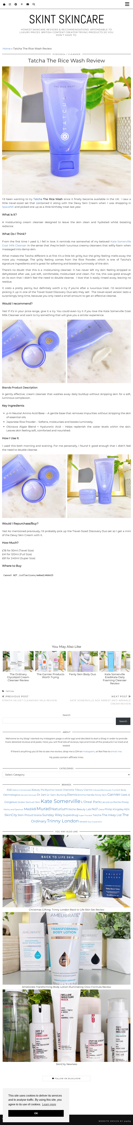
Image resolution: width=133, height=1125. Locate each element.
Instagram (89, 751)
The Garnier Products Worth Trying (50, 676)
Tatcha (37, 199)
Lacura (105, 802)
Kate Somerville (61, 801)
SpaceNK (8, 206)
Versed (83, 821)
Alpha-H (16, 790)
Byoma (49, 789)
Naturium (59, 809)
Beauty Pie (38, 789)
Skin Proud (25, 815)
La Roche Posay (119, 802)
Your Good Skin (94, 822)
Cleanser (74, 54)
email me (116, 751)
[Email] (27, 4)
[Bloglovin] (22, 4)
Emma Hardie (86, 794)
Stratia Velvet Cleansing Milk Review (29, 698)
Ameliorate (25, 790)
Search (66, 715)
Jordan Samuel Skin (28, 802)
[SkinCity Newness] (66, 1025)
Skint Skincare (66, 19)
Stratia (37, 815)
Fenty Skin (101, 794)
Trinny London (63, 820)
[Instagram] (10, 4)
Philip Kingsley (114, 809)
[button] (128, 4)
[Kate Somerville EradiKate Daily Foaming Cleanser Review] (114, 661)
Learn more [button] (49, 1104)
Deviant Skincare (28, 795)
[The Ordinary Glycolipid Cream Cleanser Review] (18, 661)
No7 (95, 809)
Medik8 (30, 809)
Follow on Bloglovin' (67, 1078)
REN (126, 809)
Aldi (9, 789)
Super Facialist (85, 815)
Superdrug (70, 815)
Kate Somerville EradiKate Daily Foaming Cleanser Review (115, 679)
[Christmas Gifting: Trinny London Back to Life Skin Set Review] (66, 871)
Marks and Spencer (13, 809)
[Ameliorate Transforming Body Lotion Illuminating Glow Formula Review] (66, 948)
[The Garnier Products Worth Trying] (50, 661)
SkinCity (11, 815)
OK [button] (36, 1113)
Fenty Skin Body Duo (82, 674)
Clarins (88, 789)
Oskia (101, 809)
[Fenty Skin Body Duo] (82, 661)
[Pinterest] (16, 4)
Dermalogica (11, 794)
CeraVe (58, 790)
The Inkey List (112, 815)
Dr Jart (41, 794)
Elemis (72, 794)
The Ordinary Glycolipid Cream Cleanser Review (18, 677)
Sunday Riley (52, 815)
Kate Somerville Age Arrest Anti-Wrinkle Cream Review (100, 700)
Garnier (113, 794)
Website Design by (115, 1121)
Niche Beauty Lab (79, 809)
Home (7, 48)
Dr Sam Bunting (57, 794)
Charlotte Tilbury (73, 789)
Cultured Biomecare (102, 790)
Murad (44, 808)
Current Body (119, 790)
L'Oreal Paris (91, 802)
